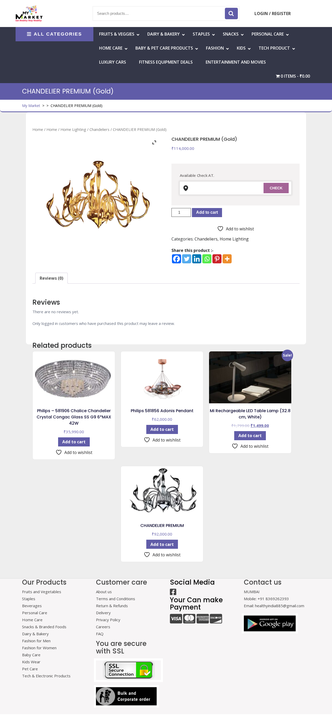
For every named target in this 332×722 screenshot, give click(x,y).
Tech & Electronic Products (46, 675)
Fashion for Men (36, 640)
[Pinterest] (217, 258)
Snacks (231, 34)
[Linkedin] (196, 258)
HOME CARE (110, 48)
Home (37, 129)
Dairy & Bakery (163, 34)
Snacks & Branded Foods (44, 626)
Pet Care (30, 668)
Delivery (103, 612)
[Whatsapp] (206, 258)
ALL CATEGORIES (58, 34)
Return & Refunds (112, 605)
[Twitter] (186, 258)
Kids (241, 48)
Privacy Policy (108, 619)
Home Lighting (73, 129)
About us (104, 591)
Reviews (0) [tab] (51, 278)
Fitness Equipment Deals (166, 62)
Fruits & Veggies (116, 34)
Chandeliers (99, 129)
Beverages (32, 605)
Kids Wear (31, 661)
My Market (31, 105)
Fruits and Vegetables (41, 591)
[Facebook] (176, 258)
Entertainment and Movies (236, 62)
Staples (201, 34)
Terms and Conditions (115, 598)
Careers (103, 626)
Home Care (32, 619)
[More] (227, 258)
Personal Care (268, 34)
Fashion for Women (39, 647)
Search (231, 13)
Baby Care (31, 654)
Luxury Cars (112, 62)
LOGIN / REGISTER (272, 13)
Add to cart (207, 212)
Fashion (215, 48)
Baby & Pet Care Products (164, 48)
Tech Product (274, 48)
